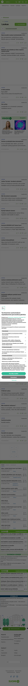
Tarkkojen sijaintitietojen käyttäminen (10, 349)
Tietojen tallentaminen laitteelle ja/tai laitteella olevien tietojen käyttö (12, 344)
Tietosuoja (14, 380)
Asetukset (14, 377)
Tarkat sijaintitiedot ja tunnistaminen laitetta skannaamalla (12, 334)
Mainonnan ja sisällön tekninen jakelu (10, 361)
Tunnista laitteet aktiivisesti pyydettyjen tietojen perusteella (13, 352)
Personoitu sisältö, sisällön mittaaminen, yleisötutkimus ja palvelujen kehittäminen (11, 340)
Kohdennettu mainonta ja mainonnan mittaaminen (10, 337)
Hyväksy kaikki (13, 373)
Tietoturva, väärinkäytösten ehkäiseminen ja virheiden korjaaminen (12, 358)
